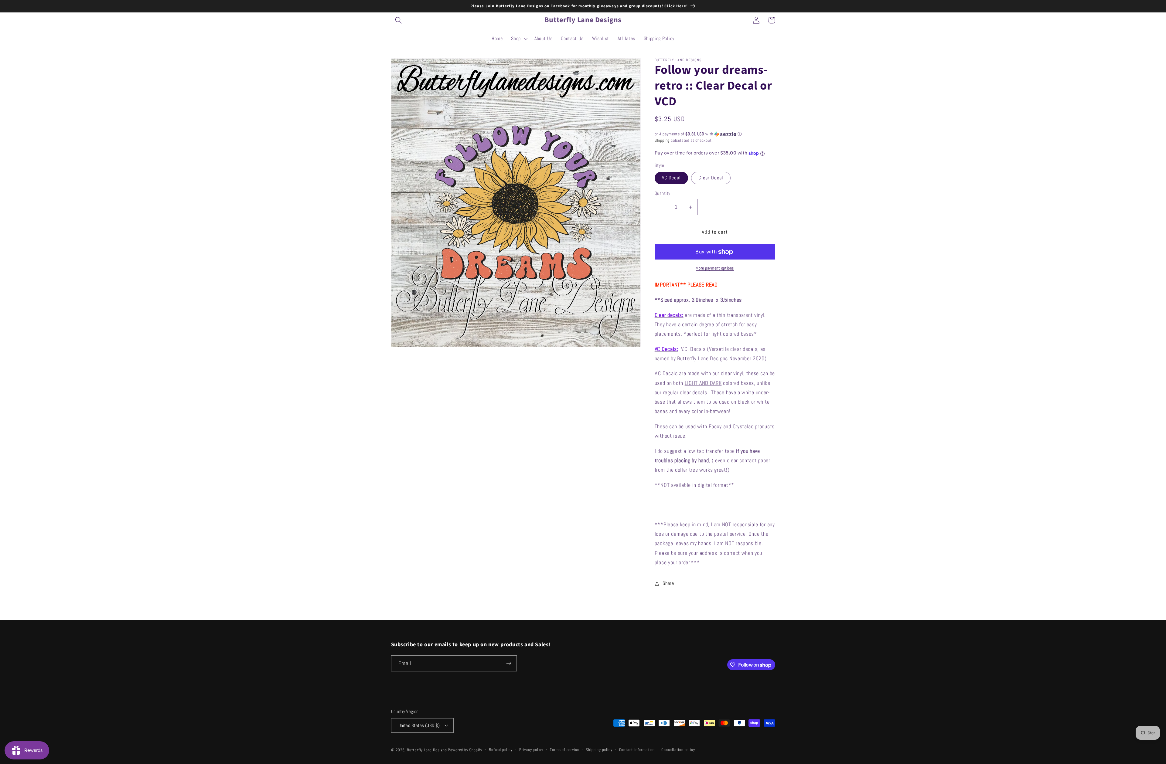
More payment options (715, 268)
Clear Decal (710, 178)
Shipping (662, 140)
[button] (399, 20)
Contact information (637, 749)
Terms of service (564, 749)
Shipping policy (599, 749)
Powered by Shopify (465, 750)
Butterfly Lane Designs (427, 750)
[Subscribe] (509, 663)
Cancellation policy (678, 749)
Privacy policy (531, 749)
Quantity (662, 193)
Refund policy (500, 749)
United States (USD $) (419, 725)
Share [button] (668, 583)
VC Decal (671, 178)
